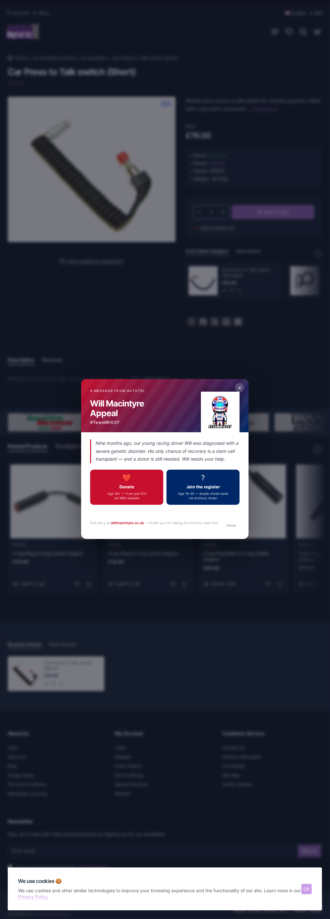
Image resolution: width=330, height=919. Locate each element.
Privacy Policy (32, 896)
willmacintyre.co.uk (128, 523)
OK (306, 889)
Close (231, 525)
